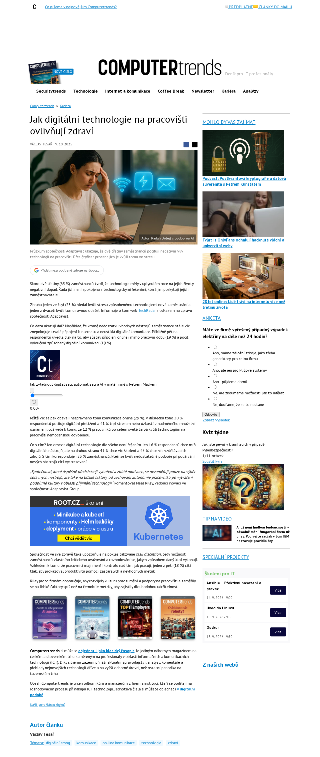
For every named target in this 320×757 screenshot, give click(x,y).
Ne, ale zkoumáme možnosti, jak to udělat (248, 392)
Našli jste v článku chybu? (47, 705)
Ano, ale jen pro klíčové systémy (239, 370)
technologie (151, 742)
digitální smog (58, 742)
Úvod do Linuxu (220, 607)
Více (278, 590)
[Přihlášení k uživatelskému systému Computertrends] (283, 91)
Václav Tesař (41, 144)
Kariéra (229, 91)
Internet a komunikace (127, 91)
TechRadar (147, 310)
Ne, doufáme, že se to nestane (238, 404)
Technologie (85, 91)
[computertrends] (36, 6)
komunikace (86, 742)
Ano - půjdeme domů (229, 381)
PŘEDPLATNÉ (240, 6)
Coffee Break (171, 91)
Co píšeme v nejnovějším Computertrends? (81, 6)
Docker (212, 627)
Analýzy (250, 91)
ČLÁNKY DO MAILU (275, 6)
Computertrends (42, 106)
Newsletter (203, 91)
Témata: (37, 742)
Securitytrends (51, 91)
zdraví (173, 742)
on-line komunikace (118, 742)
